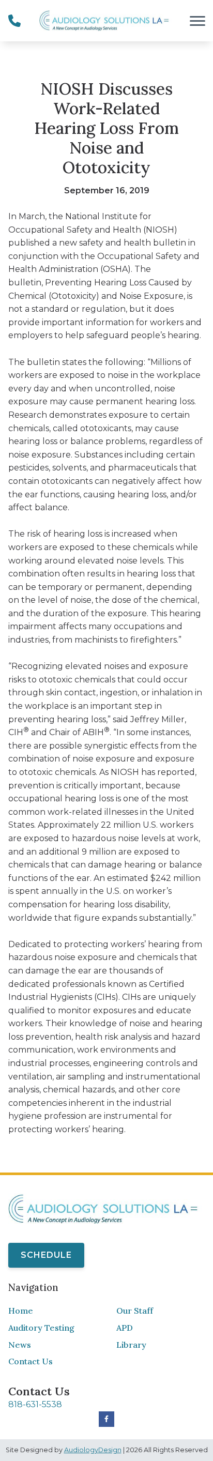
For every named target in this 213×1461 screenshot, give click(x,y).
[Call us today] (14, 20)
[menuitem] (52, 1311)
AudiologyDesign (92, 1450)
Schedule (46, 1255)
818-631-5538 (35, 1404)
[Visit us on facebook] (106, 1419)
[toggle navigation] (197, 20)
